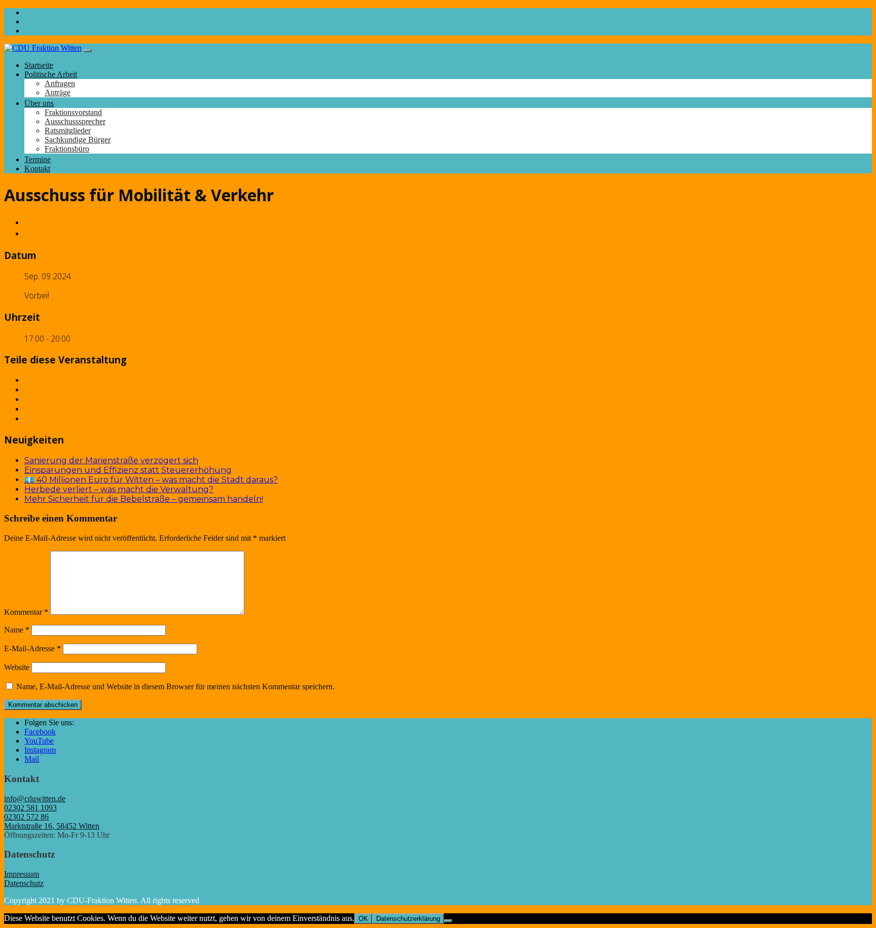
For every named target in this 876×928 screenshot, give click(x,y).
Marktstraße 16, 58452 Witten (51, 826)
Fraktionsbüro (67, 148)
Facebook (40, 731)
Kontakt (37, 168)
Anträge (57, 92)
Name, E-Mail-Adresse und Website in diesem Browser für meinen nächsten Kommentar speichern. (175, 686)
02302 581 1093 (30, 807)
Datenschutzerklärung (408, 918)
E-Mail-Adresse (32, 648)
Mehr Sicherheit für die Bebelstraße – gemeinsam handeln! (143, 499)
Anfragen (60, 83)
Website (16, 667)
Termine (37, 159)
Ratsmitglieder (68, 130)
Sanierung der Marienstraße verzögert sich (111, 460)
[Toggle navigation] (88, 50)
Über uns (39, 103)
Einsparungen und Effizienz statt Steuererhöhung (128, 470)
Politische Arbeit (50, 74)
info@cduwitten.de (34, 798)
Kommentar (26, 612)
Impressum (21, 874)
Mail (31, 759)
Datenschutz (24, 883)
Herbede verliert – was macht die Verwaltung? (118, 489)
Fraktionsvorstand (73, 112)
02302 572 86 (26, 816)
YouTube (39, 740)
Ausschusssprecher (75, 121)
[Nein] (448, 920)
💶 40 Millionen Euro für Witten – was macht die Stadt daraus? (151, 480)
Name (16, 629)
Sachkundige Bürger (78, 139)
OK (363, 918)
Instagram (40, 750)
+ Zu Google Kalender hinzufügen (84, 222)
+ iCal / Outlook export (64, 233)
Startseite (38, 65)
